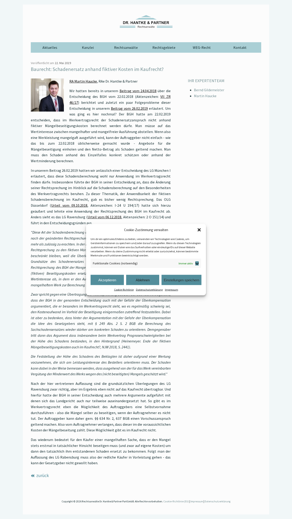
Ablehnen (143, 280)
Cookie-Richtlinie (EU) (176, 501)
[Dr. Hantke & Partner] (146, 21)
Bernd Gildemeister (209, 90)
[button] (199, 229)
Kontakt (240, 47)
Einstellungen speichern (181, 280)
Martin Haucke (205, 96)
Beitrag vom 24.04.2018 (138, 91)
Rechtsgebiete (163, 47)
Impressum (171, 289)
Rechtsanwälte (126, 47)
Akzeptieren (107, 280)
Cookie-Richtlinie (124, 289)
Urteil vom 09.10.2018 (69, 205)
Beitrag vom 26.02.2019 (129, 108)
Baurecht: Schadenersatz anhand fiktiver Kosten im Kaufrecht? (97, 69)
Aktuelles (49, 47)
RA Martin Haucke (83, 81)
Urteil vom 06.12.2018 (104, 217)
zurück (42, 475)
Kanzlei (88, 47)
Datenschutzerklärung (149, 289)
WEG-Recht (202, 47)
